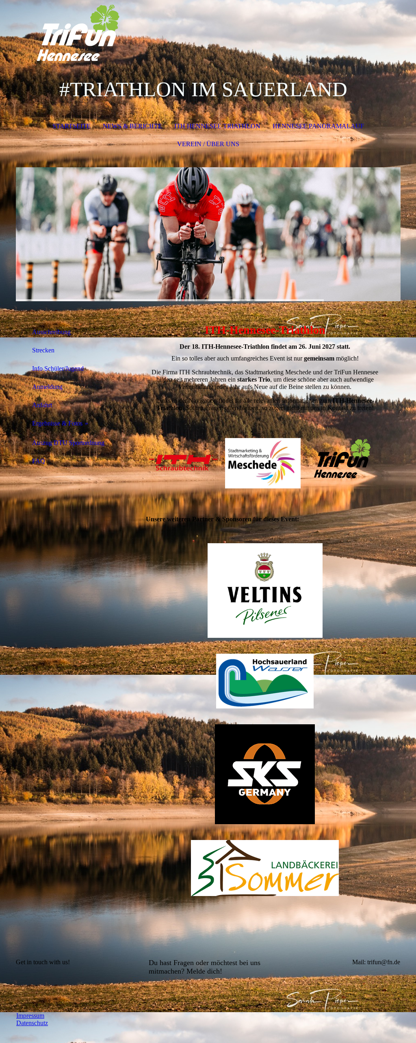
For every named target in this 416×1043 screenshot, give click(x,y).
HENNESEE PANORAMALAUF (318, 126)
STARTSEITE (71, 126)
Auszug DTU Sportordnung (68, 442)
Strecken (43, 350)
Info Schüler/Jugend (58, 368)
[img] (208, 30)
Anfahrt (42, 405)
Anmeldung (47, 386)
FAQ (38, 461)
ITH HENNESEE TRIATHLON (217, 126)
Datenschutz (32, 1022)
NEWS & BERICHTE (132, 126)
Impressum (30, 1015)
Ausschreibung (51, 331)
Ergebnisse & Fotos (57, 423)
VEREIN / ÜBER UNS (208, 143)
